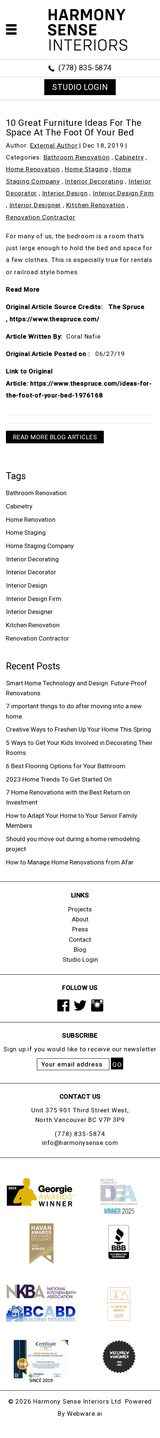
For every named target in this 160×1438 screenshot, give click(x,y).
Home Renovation (33, 169)
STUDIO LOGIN (80, 87)
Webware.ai (84, 1413)
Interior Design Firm (123, 193)
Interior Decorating (94, 181)
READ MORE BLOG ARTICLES (55, 437)
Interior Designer (35, 205)
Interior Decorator (31, 572)
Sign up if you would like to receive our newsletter (80, 1049)
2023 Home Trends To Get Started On (59, 779)
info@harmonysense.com (80, 1142)
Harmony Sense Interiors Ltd (77, 1401)
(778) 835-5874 (85, 67)
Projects (80, 909)
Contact (80, 939)
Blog (80, 949)
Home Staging (86, 169)
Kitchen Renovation (95, 205)
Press (80, 929)
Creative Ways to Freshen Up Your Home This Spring (78, 729)
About (80, 919)
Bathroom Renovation (77, 157)
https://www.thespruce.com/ (55, 319)
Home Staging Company (40, 546)
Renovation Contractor (41, 217)
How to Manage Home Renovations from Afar (70, 862)
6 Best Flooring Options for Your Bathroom (65, 766)
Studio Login (80, 959)
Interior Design (65, 193)
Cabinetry (129, 157)
